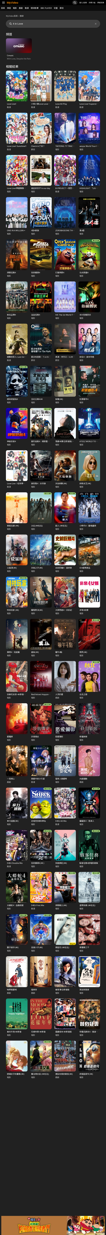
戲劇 (21, 8)
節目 (62, 8)
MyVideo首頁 (12, 15)
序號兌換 (100, 2)
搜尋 (22, 15)
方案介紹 (92, 2)
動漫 (27, 8)
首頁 (3, 8)
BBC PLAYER (46, 8)
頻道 (9, 8)
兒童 (56, 8)
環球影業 (35, 8)
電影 (15, 8)
